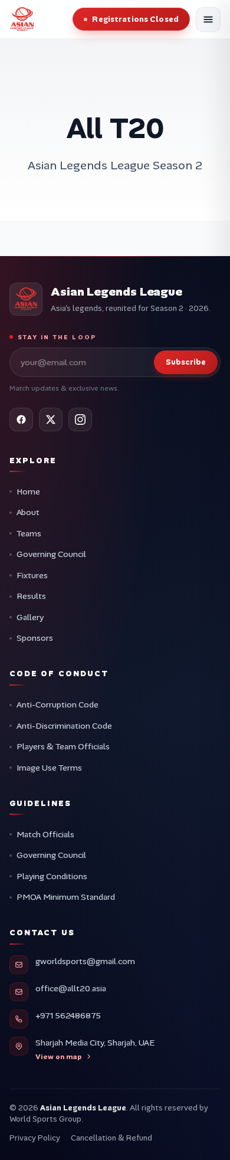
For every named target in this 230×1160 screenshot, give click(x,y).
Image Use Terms (49, 767)
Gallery (30, 617)
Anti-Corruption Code (57, 704)
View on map (58, 1056)
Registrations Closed (135, 19)
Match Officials (45, 834)
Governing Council (51, 554)
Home (28, 491)
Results (31, 596)
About (28, 512)
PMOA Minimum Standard (66, 897)
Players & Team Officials (63, 746)
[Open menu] (208, 19)
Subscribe (186, 362)
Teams (29, 533)
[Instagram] (80, 419)
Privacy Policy (34, 1138)
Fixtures (32, 575)
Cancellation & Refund (111, 1138)
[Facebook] (21, 419)
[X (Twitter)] (51, 419)
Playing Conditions (52, 876)
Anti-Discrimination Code (64, 725)
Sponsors (35, 638)
